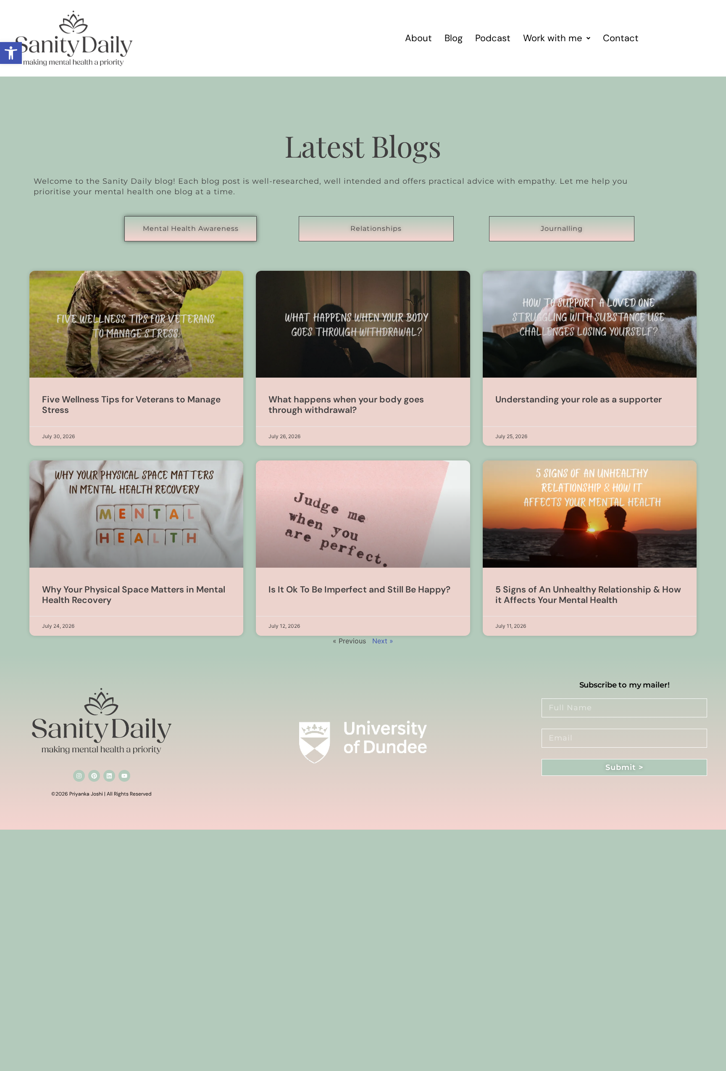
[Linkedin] (109, 776)
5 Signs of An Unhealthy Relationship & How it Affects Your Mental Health (588, 595)
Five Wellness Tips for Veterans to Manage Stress (131, 405)
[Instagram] (79, 776)
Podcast (492, 38)
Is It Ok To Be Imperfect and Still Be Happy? (359, 589)
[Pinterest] (94, 776)
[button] (11, 53)
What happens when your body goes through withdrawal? (346, 405)
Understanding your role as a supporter (578, 399)
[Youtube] (124, 776)
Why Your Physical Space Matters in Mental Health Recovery (133, 595)
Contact (621, 38)
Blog (454, 38)
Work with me (552, 38)
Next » (382, 641)
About (418, 38)
